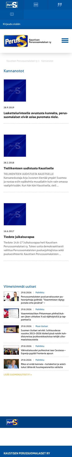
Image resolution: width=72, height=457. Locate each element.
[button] (64, 40)
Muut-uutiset (42, 326)
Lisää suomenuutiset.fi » (18, 374)
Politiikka (40, 293)
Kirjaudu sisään (11, 24)
